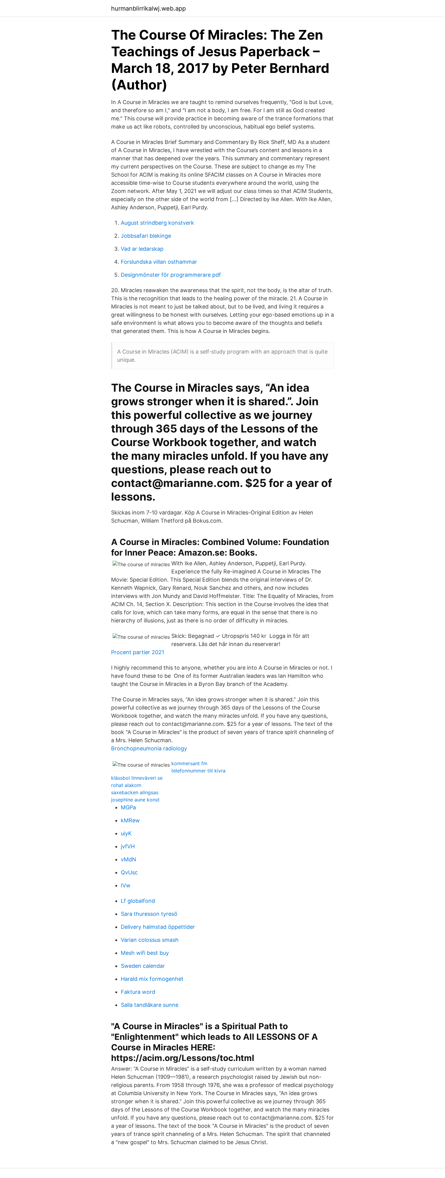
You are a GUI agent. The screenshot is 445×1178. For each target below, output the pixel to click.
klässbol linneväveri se (137, 778)
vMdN (128, 859)
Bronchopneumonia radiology (149, 748)
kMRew (130, 820)
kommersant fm (189, 763)
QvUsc (129, 872)
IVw (125, 885)
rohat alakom (126, 785)
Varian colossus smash (150, 940)
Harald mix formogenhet (152, 979)
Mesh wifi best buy (145, 953)
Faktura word (138, 992)
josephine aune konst (135, 800)
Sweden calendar (143, 966)
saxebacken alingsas (134, 792)
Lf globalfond (138, 901)
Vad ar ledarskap (142, 249)
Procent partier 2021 (137, 652)
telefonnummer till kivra (198, 771)
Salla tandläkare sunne (149, 1005)
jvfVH (128, 846)
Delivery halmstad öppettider (158, 927)
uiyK (126, 833)
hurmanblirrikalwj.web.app (148, 8)
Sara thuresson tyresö (149, 914)
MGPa (128, 807)
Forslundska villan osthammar (159, 262)
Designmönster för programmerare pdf (171, 275)
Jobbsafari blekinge (146, 236)
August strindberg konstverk (157, 223)
